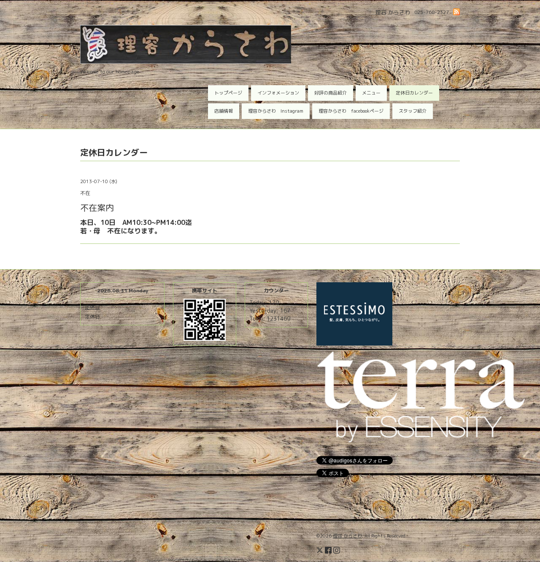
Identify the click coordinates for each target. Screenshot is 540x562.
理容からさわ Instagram (275, 111)
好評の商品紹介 (330, 92)
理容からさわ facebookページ (351, 111)
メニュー (371, 92)
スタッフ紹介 (413, 111)
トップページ (228, 92)
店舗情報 (223, 111)
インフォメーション (278, 92)
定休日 (92, 307)
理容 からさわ (347, 535)
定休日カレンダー (414, 92)
